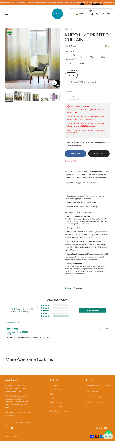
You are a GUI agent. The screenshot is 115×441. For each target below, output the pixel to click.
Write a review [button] (93, 310)
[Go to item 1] (9, 97)
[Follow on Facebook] (6, 428)
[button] (71, 161)
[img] (12, 329)
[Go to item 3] (27, 97)
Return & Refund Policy (59, 411)
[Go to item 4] (36, 98)
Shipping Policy (56, 406)
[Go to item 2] (18, 96)
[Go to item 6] (54, 97)
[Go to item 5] (45, 100)
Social (52, 398)
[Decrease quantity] (68, 96)
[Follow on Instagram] (12, 428)
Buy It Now (98, 153)
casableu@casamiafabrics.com (98, 385)
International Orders (58, 390)
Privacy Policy (55, 402)
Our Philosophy (56, 385)
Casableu (68, 29)
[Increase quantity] (79, 96)
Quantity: (68, 91)
